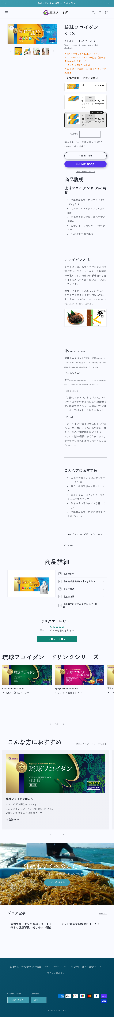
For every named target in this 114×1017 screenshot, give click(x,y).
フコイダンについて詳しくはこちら (83, 534)
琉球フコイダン (60, 1010)
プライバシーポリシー (55, 966)
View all (103, 913)
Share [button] (70, 545)
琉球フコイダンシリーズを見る (91, 743)
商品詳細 (11, 819)
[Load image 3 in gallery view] (36, 51)
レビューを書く (57, 638)
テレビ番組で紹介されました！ (80, 924)
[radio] (85, 87)
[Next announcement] (108, 3)
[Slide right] (53, 51)
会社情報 (14, 966)
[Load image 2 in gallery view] (27, 51)
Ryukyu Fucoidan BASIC (13, 688)
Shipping (83, 45)
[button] (6, 12)
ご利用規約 (74, 966)
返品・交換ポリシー (57, 973)
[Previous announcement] (6, 3)
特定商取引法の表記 (31, 966)
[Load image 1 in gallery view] (18, 51)
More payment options (85, 171)
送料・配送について (92, 966)
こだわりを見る (57, 882)
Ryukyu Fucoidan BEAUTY (67, 688)
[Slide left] (10, 51)
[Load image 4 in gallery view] (45, 51)
